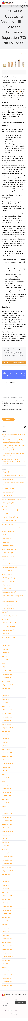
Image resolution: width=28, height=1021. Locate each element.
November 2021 (7, 824)
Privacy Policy (5, 1005)
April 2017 (6, 889)
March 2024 (6, 749)
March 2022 (6, 810)
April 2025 (6, 703)
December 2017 (7, 860)
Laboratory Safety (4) (9, 549)
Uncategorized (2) (8, 630)
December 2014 (7, 982)
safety (19, 91)
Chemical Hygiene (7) (9, 479)
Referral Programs (6, 1003)
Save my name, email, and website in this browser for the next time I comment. (13, 403)
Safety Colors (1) (8, 589)
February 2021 (7, 849)
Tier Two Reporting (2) (10, 616)
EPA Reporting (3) (8, 503)
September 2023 (8, 763)
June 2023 (6, 774)
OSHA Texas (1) (7, 574)
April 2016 (6, 931)
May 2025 (6, 699)
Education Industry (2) (10, 488)
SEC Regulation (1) (8, 609)
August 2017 (6, 874)
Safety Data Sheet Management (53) (13, 597)
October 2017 (7, 867)
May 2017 (6, 885)
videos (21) (6, 634)
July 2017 (5, 878)
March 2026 (6, 663)
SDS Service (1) (7, 605)
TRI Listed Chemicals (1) (10, 623)
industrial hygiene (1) (9, 546)
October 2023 (7, 760)
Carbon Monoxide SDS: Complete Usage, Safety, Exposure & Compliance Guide (13, 448)
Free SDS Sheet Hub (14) (10, 517)
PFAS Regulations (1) (9, 578)
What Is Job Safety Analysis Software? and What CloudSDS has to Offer (14, 462)
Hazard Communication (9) (11, 528)
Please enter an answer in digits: (12, 409)
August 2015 (6, 960)
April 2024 (6, 746)
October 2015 (7, 953)
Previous (17, 54)
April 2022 (6, 806)
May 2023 (6, 778)
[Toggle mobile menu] (25, 2)
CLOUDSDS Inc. (11, 1010)
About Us (4, 1000)
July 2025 (5, 692)
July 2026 (6, 649)
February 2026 (7, 667)
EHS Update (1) (7, 496)
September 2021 (8, 831)
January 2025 (7, 713)
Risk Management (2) (9, 585)
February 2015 (7, 974)
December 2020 (8, 856)
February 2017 (7, 896)
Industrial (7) (7, 542)
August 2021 (6, 835)
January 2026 (7, 670)
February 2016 (7, 939)
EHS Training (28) (8, 492)
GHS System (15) (8, 524)
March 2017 (6, 892)
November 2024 (8, 721)
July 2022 (5, 799)
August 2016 (6, 917)
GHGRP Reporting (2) (9, 521)
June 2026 (6, 653)
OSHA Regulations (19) (10, 567)
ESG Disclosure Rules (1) (10, 510)
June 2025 (6, 695)
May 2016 (6, 928)
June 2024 (6, 738)
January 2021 (7, 853)
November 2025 (8, 678)
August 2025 (6, 688)
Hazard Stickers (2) (9, 531)
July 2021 (5, 839)
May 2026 (6, 656)
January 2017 (7, 899)
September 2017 (8, 871)
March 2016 (6, 935)
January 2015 (7, 978)
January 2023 (7, 785)
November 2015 (7, 949)
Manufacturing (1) (8, 556)
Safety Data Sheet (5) (9, 592)
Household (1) (7, 538)
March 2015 (6, 971)
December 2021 (7, 821)
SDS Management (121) (10, 601)
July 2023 (5, 771)
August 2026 (7, 645)
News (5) (5, 560)
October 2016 (7, 910)
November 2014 (8, 985)
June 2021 (6, 842)
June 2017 (6, 881)
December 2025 (7, 674)
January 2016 (7, 942)
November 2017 (7, 864)
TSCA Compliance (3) (9, 626)
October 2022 (7, 792)
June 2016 (6, 924)
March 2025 (6, 706)
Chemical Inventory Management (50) (13, 484)
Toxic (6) (5, 619)
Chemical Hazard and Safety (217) (13, 475)
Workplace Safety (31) (9, 637)
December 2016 (7, 903)
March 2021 (6, 846)
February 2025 (7, 710)
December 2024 (8, 717)
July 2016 (5, 921)
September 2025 (8, 685)
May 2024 (6, 742)
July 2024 (6, 735)
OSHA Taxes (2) (7, 571)
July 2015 (5, 964)
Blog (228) (6, 472)
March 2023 (6, 781)
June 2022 (6, 803)
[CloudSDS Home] (8, 2)
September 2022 (8, 796)
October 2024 (7, 724)
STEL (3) (5, 612)
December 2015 (7, 946)
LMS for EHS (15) (8, 553)
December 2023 (7, 753)
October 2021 (7, 828)
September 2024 (8, 728)
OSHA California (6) (9, 563)
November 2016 (8, 906)
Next (22, 54)
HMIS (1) (5, 535)
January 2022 (7, 817)
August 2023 (6, 767)
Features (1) (6, 513)
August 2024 (7, 731)
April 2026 (6, 660)
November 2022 (8, 788)
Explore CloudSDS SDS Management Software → (14, 362)
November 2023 (8, 756)
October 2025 (7, 681)
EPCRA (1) (6, 506)
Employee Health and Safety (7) (12, 499)
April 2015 (6, 967)
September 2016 (8, 914)
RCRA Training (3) (8, 581)
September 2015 (8, 957)
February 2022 (7, 813)
